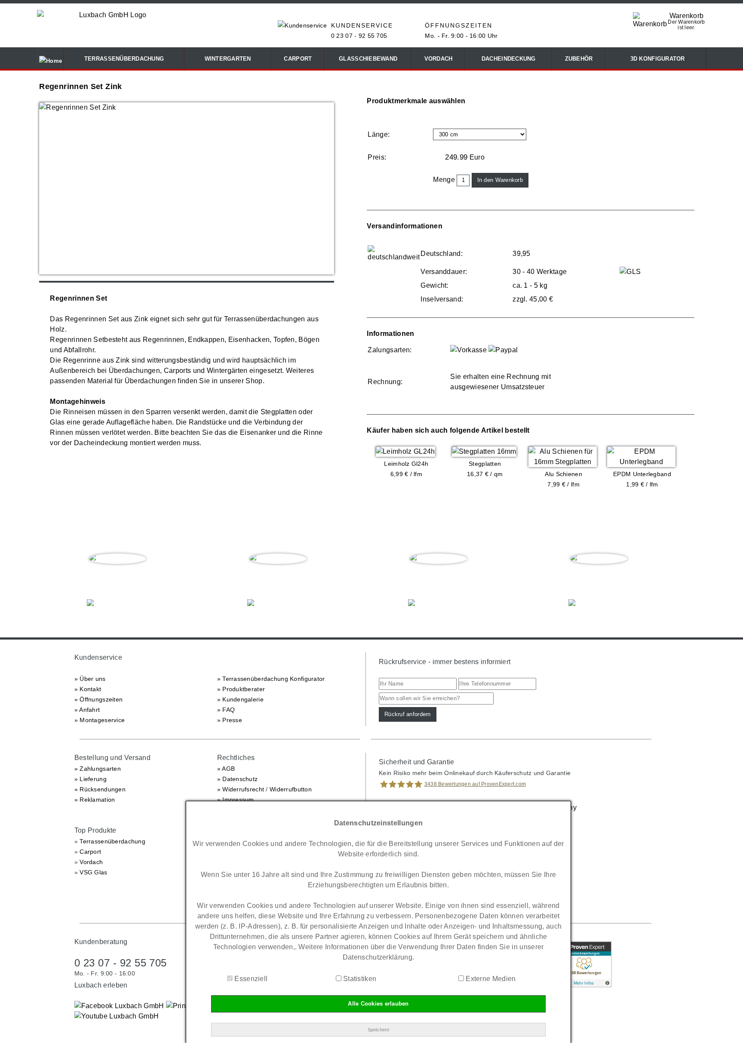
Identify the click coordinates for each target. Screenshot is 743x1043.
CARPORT (298, 58)
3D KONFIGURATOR (655, 58)
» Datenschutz (237, 778)
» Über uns (90, 678)
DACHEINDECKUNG (509, 58)
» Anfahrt (87, 709)
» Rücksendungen (100, 789)
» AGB (226, 768)
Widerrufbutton (291, 789)
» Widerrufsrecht (240, 789)
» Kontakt (87, 689)
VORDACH (438, 58)
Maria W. (438, 576)
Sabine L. (278, 576)
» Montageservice (99, 720)
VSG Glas (93, 872)
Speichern (379, 1029)
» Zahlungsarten (97, 768)
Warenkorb (686, 15)
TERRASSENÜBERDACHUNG (124, 58)
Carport (90, 851)
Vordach (91, 861)
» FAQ (226, 709)
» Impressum (235, 799)
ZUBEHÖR (579, 58)
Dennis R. (599, 576)
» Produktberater (241, 689)
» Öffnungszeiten (98, 699)
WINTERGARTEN (228, 58)
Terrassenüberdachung (112, 841)
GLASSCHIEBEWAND (368, 58)
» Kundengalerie (240, 699)
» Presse (229, 720)
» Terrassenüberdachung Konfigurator (271, 678)
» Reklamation (94, 799)
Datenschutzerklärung (377, 957)
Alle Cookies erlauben (378, 1003)
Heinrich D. (117, 576)
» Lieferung (90, 778)
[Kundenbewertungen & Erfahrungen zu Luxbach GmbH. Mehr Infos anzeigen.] (584, 985)
